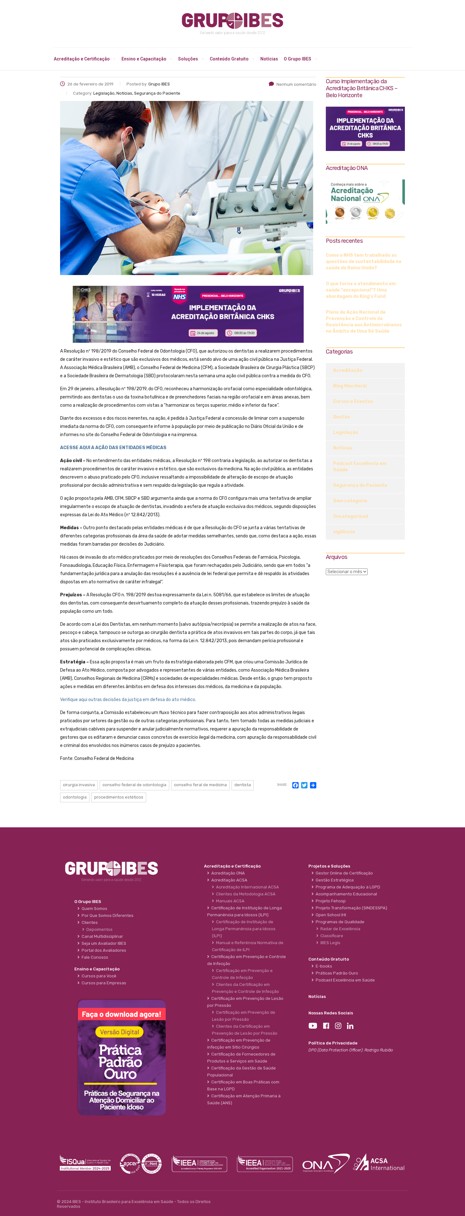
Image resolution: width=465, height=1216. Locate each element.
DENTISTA (242, 784)
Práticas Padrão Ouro (336, 973)
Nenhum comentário (296, 84)
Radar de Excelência (339, 928)
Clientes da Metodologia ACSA (245, 894)
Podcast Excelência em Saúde (360, 467)
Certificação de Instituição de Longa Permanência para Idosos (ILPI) (244, 928)
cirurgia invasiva (79, 784)
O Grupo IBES (297, 58)
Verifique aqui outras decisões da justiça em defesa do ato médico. (128, 699)
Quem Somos (93, 908)
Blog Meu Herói (350, 386)
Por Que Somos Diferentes (106, 915)
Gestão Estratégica (334, 880)
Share (282, 785)
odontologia (75, 797)
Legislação (345, 432)
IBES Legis (329, 942)
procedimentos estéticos (118, 797)
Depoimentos (98, 929)
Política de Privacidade (332, 1043)
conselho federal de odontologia (134, 784)
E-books (323, 966)
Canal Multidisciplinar (101, 936)
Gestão (341, 417)
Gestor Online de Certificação (343, 873)
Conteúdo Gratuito (229, 58)
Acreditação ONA (227, 873)
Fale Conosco (94, 957)
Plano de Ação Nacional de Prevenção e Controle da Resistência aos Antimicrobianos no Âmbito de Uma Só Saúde (364, 322)
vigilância (344, 532)
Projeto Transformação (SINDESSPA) (350, 908)
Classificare (331, 935)
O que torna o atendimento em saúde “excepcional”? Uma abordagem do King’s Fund (361, 290)
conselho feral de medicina (200, 784)
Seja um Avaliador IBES (103, 943)
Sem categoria (350, 501)
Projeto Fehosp (330, 901)
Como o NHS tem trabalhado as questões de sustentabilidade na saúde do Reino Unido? (363, 262)
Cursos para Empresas (103, 983)
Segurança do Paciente (360, 485)
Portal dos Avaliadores (103, 950)
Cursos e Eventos (353, 401)
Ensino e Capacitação (143, 58)
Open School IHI (330, 914)
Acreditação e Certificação (82, 58)
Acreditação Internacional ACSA (246, 887)
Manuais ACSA (229, 901)
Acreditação (347, 370)
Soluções (188, 58)
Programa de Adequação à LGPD (347, 887)
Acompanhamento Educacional (345, 894)
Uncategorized (350, 516)
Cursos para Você (98, 976)
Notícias (269, 58)
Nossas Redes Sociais (330, 1013)
